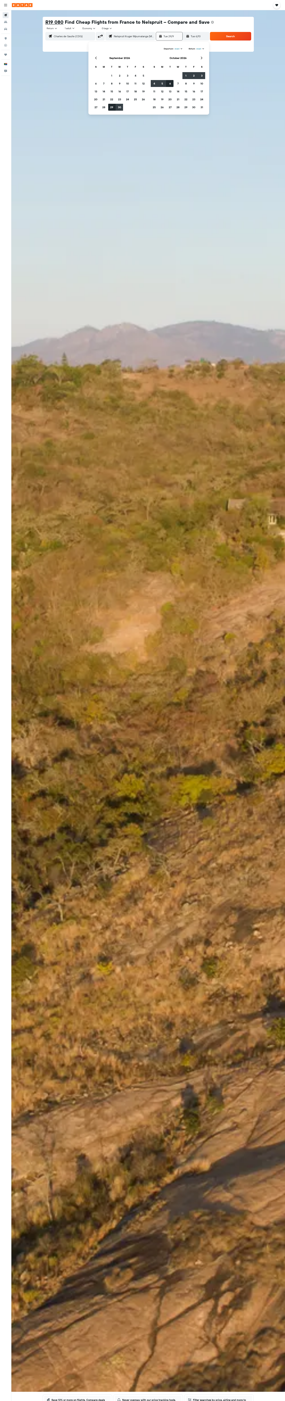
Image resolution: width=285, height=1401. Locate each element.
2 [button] (119, 75)
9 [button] (119, 83)
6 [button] (96, 83)
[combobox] (52, 28)
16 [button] (119, 91)
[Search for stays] (5, 22)
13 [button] (96, 91)
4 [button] (135, 75)
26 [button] (143, 99)
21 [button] (104, 99)
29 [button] (111, 107)
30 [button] (119, 107)
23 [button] (119, 99)
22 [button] (111, 99)
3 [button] (127, 75)
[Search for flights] (5, 15)
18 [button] (135, 91)
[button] (5, 5)
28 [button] (103, 107)
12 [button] (143, 83)
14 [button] (104, 91)
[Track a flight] (5, 45)
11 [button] (135, 83)
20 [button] (95, 99)
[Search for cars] (5, 29)
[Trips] (5, 54)
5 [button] (143, 75)
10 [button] (127, 83)
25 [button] (135, 99)
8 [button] (111, 83)
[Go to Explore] (5, 38)
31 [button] (202, 107)
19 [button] (143, 91)
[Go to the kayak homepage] (22, 5)
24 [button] (127, 99)
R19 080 (54, 22)
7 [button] (103, 83)
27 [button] (96, 107)
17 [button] (127, 91)
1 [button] (111, 75)
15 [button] (112, 91)
